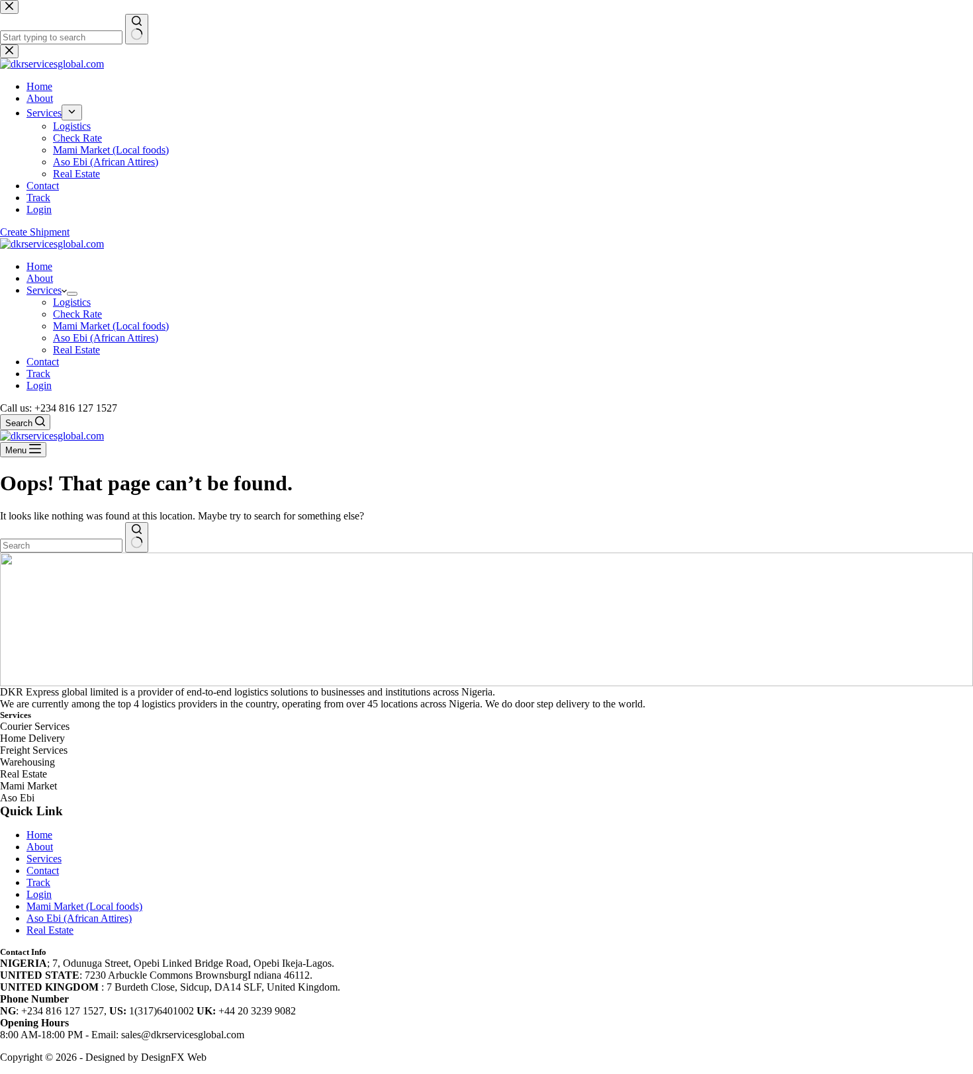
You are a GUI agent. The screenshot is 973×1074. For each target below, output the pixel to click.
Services (44, 290)
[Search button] (136, 537)
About (39, 278)
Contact (42, 361)
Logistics (72, 302)
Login (39, 385)
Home (39, 266)
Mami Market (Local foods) (111, 326)
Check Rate (77, 314)
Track (38, 373)
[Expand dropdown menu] (72, 294)
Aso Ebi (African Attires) (105, 337)
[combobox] (61, 546)
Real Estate (76, 349)
